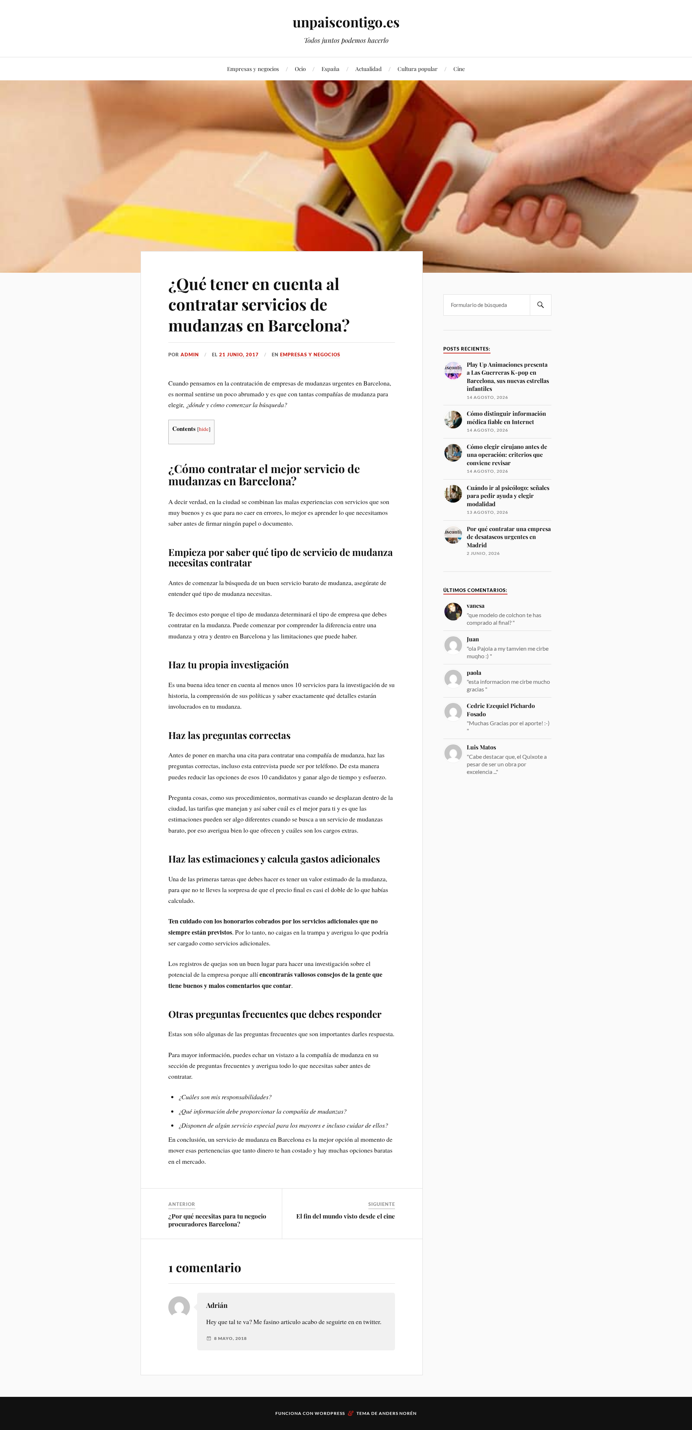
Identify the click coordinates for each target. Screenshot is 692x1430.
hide (204, 428)
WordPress (330, 1413)
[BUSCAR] (540, 305)
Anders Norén (398, 1413)
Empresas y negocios (253, 68)
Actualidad (368, 68)
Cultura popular (418, 68)
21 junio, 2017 (239, 354)
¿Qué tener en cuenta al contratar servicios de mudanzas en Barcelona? (259, 304)
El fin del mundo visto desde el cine (345, 1216)
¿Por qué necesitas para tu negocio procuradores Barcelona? (217, 1220)
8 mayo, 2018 (230, 1338)
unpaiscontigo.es (346, 22)
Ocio (300, 68)
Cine (459, 68)
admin (190, 354)
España (330, 68)
